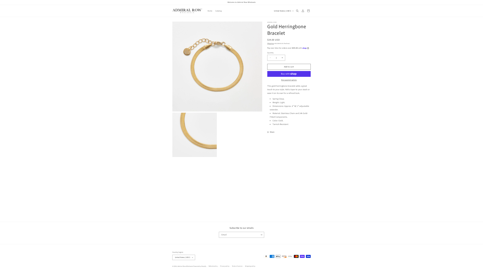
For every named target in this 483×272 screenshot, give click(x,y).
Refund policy (213, 266)
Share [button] (272, 132)
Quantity (270, 53)
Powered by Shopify (199, 266)
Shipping (270, 43)
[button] (297, 11)
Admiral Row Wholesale (185, 266)
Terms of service (237, 266)
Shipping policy (250, 266)
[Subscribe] (261, 235)
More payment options (289, 80)
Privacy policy (224, 266)
